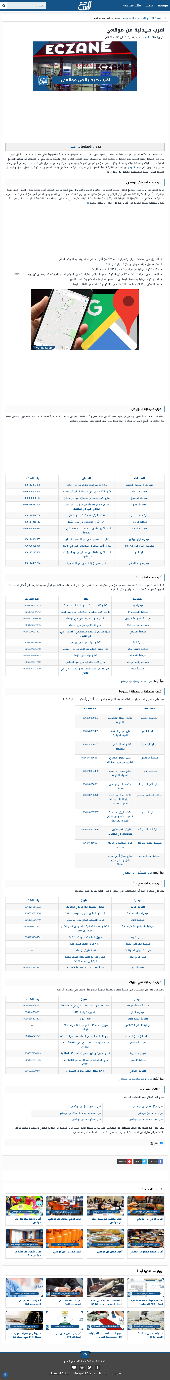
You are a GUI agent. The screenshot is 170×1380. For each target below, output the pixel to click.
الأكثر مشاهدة (132, 5)
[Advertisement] (85, 118)
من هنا (111, 264)
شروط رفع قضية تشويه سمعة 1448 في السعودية (27, 1335)
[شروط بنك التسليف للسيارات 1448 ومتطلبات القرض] (105, 1320)
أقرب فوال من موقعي (109, 1251)
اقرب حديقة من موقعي (150, 1113)
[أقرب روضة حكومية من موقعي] (24, 1206)
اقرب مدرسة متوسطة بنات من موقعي (80, 1113)
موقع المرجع (134, 167)
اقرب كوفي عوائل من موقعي (65, 1219)
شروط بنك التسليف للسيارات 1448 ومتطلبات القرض (105, 1335)
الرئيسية (162, 5)
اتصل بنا (103, 1373)
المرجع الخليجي (145, 18)
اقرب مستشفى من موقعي (137, 872)
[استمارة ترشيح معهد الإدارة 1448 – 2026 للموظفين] (146, 1287)
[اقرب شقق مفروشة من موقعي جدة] (24, 1238)
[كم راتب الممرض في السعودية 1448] (24, 1287)
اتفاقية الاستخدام (59, 1373)
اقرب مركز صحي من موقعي (148, 1106)
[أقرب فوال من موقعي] (105, 1238)
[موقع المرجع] (85, 6)
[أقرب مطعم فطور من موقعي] (146, 1238)
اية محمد (145, 37)
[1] (88, 202)
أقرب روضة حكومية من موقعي (135, 1079)
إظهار (73, 146)
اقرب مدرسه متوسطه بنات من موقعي (107, 1220)
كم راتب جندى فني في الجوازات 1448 (68, 1335)
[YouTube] (74, 1367)
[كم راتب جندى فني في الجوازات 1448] (64, 1320)
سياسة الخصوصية (84, 1373)
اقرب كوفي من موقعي (149, 1219)
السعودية (128, 18)
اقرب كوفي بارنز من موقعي (86, 1106)
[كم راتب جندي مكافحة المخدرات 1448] (146, 1320)
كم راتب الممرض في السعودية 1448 (29, 1302)
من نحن (116, 1373)
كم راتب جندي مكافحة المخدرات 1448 (150, 1335)
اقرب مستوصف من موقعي (86, 1119)
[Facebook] (97, 1367)
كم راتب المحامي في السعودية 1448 (70, 1302)
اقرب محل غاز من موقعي (67, 1251)
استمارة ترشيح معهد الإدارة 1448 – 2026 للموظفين (147, 1302)
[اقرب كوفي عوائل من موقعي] (64, 1206)
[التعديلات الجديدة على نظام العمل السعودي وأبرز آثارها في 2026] (105, 1287)
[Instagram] (82, 1367)
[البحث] (4, 5)
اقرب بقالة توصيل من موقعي (136, 681)
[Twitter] (89, 1367)
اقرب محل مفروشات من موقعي (146, 1119)
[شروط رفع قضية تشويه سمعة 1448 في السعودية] (24, 1320)
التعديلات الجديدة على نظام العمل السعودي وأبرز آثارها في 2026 (106, 1304)
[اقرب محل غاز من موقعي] (64, 1238)
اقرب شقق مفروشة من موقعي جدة (27, 1253)
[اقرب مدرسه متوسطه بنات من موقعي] (105, 1206)
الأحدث (149, 5)
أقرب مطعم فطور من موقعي (146, 1251)
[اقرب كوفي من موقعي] (146, 1206)
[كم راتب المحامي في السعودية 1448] (64, 1287)
